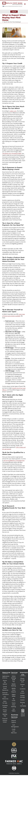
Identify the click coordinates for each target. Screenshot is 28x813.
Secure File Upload (5, 682)
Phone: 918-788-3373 (22, 680)
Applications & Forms (4, 677)
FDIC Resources (4, 698)
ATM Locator (22, 692)
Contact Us (22, 685)
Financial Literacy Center (4, 720)
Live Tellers (13, 710)
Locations (22, 689)
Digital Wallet (13, 695)
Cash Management (13, 726)
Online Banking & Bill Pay (13, 678)
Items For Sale (5, 702)
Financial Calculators (4, 693)
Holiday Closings (22, 696)
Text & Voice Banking (13, 704)
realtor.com (13, 111)
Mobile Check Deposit (13, 690)
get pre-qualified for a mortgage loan (13, 460)
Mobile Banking (13, 685)
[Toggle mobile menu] (25, 4)
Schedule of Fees (4, 706)
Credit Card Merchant (13, 731)
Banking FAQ (5, 715)
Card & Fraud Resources (4, 688)
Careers (22, 700)
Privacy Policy (5, 710)
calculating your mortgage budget (11, 153)
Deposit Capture (13, 721)
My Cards (13, 699)
